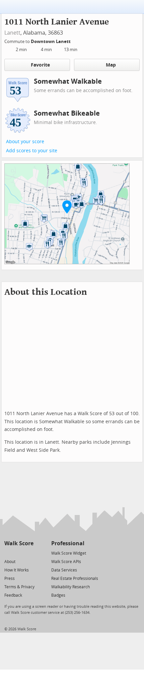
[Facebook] (18, 553)
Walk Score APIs (66, 561)
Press (9, 578)
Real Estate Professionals (74, 578)
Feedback (13, 595)
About (9, 561)
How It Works (16, 570)
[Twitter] (8, 553)
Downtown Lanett (51, 41)
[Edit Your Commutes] (75, 40)
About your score (25, 142)
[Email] (29, 553)
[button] (67, 207)
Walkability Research (70, 587)
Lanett (12, 33)
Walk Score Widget (68, 553)
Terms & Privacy (19, 587)
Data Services (64, 570)
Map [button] (111, 65)
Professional (67, 543)
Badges (58, 595)
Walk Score (18, 543)
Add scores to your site (31, 151)
